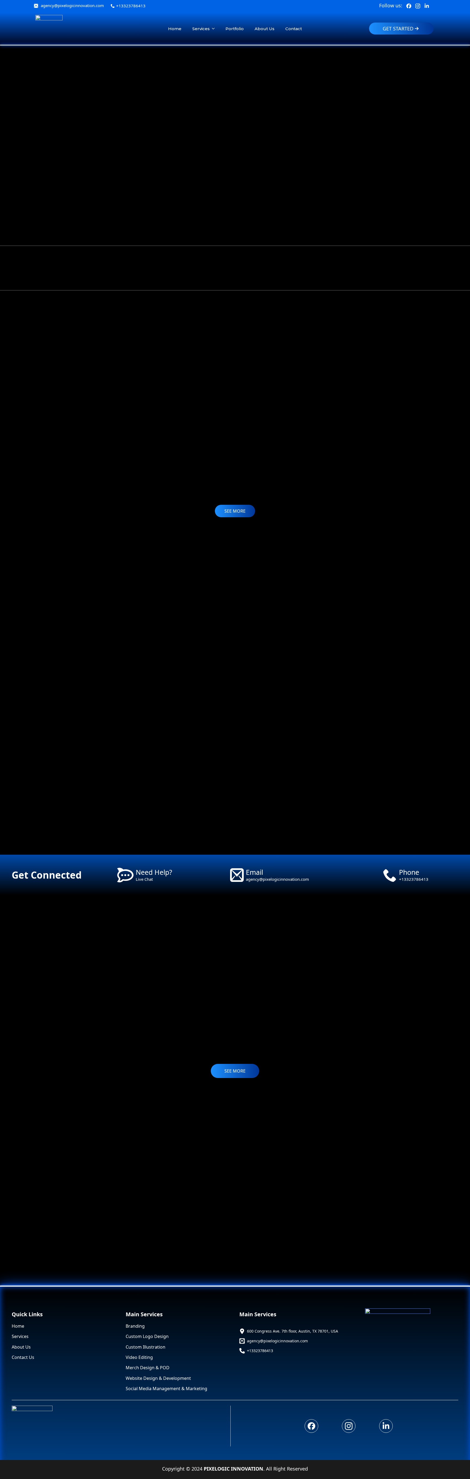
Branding (135, 1326)
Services (201, 28)
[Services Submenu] (215, 28)
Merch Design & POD (147, 1368)
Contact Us (23, 1357)
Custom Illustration (145, 1347)
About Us (264, 28)
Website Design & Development (158, 1378)
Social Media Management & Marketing (166, 1389)
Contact (293, 28)
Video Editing (139, 1357)
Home (174, 28)
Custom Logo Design (147, 1336)
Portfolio (234, 28)
